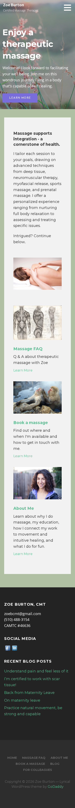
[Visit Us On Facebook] (7, 647)
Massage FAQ (33, 758)
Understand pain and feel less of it (36, 671)
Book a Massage (30, 764)
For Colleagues (37, 770)
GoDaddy (56, 787)
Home (12, 758)
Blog (54, 764)
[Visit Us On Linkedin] (14, 647)
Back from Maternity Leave (29, 692)
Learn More (20, 98)
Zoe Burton (13, 5)
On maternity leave (22, 700)
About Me (59, 758)
